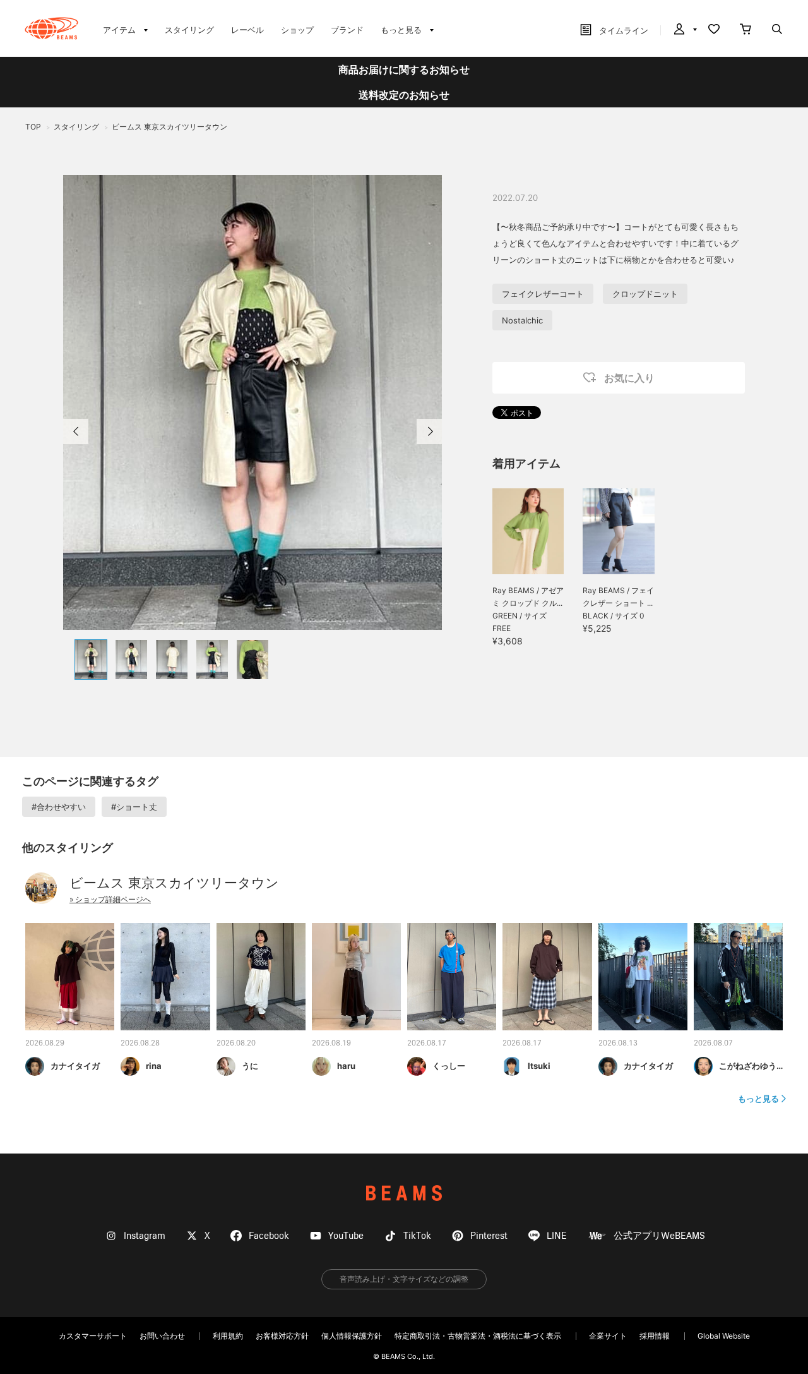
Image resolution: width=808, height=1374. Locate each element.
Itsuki (539, 1066)
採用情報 (654, 1336)
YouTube (346, 1236)
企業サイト (608, 1336)
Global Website (724, 1336)
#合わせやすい (59, 807)
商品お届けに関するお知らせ (404, 69)
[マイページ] (684, 30)
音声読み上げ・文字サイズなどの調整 (404, 1279)
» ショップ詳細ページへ (110, 899)
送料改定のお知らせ (404, 94)
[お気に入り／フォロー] (714, 30)
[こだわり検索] (777, 30)
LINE (557, 1236)
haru (346, 1066)
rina (154, 1066)
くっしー (448, 1066)
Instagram (144, 1236)
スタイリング (189, 30)
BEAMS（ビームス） (51, 28)
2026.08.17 (426, 1043)
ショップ (297, 30)
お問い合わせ (162, 1336)
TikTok (417, 1236)
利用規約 (228, 1336)
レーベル (247, 30)
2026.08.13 (618, 1043)
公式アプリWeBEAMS (659, 1236)
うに (250, 1066)
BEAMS (404, 1193)
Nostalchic (522, 320)
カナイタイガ (75, 1066)
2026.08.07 (713, 1043)
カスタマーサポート (93, 1336)
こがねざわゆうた (752, 1066)
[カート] (745, 30)
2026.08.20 (236, 1043)
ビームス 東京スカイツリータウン (174, 883)
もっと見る (758, 1099)
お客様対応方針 (282, 1336)
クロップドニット (645, 294)
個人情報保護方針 (351, 1336)
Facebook (269, 1236)
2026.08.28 (140, 1043)
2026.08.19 (331, 1043)
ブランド (347, 30)
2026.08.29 (44, 1043)
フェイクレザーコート (543, 294)
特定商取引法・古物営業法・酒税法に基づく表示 (478, 1336)
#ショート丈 (134, 807)
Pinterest (489, 1236)
